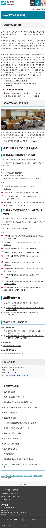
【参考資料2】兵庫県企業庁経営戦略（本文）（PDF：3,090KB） (22, 257)
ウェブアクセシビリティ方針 (10, 496)
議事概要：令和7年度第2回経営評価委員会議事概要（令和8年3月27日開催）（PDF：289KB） (24, 204)
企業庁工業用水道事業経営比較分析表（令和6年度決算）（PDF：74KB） (25, 309)
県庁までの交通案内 (12, 519)
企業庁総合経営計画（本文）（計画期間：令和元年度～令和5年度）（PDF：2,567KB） (25, 337)
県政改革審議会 (10, 392)
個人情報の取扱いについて (10, 493)
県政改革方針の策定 (11, 444)
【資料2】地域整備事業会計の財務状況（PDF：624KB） (23, 192)
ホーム (3, 476)
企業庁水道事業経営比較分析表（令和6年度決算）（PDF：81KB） (23, 304)
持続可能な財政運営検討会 (14, 397)
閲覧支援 (32, 4)
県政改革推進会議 (10, 449)
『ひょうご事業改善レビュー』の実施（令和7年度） (22, 465)
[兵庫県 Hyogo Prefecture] (7, 3)
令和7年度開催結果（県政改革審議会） (19, 459)
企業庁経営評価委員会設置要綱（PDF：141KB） (22, 141)
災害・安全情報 (43, 4)
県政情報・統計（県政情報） (14, 476)
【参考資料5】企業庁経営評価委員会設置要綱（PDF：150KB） (22, 276)
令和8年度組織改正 (11, 438)
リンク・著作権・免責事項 (10, 490)
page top (23, 484)
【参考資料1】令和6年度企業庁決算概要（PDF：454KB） (23, 252)
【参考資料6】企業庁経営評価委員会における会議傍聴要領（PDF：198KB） (24, 282)
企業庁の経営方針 (10, 413)
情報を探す (37, 4)
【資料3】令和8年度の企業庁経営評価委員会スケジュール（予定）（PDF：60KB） (23, 197)
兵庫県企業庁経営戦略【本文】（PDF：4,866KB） (23, 96)
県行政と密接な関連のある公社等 (16, 428)
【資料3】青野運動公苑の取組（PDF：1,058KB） (20, 248)
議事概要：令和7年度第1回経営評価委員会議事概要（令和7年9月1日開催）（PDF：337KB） (24, 289)
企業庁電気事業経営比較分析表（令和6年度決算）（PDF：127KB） (23, 314)
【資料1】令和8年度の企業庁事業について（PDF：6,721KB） (21, 187)
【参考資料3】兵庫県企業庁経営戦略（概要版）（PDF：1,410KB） (23, 264)
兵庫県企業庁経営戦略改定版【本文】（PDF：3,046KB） (22, 84)
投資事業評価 (9, 454)
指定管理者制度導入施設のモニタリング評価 (21, 407)
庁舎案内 (34, 519)
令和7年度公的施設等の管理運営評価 (18, 402)
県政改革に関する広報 (12, 433)
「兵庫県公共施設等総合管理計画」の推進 (20, 423)
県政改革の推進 (11, 385)
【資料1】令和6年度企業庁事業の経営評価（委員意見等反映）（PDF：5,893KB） (23, 237)
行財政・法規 (28, 476)
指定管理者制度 (10, 418)
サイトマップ (6, 500)
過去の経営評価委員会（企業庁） (14, 353)
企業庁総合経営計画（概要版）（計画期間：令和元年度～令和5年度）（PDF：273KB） (25, 332)
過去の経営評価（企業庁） (12, 346)
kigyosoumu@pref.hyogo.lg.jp (19, 375)
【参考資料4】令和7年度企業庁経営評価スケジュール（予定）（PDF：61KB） (23, 270)
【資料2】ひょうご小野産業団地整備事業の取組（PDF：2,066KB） (23, 243)
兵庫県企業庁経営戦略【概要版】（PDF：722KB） (23, 93)
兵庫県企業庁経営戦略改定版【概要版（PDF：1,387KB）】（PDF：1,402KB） (22, 80)
